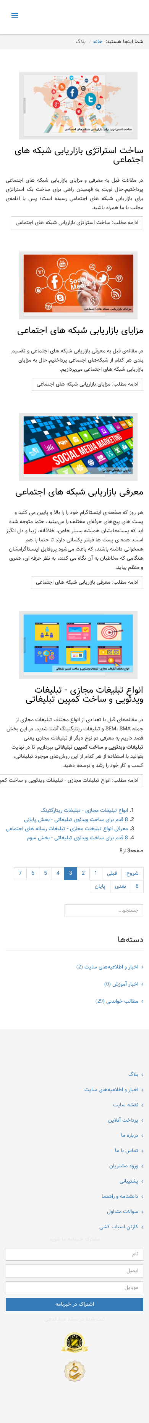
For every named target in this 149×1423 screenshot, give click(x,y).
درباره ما (129, 1136)
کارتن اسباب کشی (118, 1227)
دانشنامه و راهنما (120, 1197)
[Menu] (16, 16)
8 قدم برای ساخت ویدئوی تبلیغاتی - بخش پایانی (76, 820)
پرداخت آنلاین (123, 1120)
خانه (97, 42)
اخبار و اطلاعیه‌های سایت (107, 967)
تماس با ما (126, 1151)
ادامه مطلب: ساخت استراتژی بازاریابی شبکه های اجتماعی (77, 223)
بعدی (120, 886)
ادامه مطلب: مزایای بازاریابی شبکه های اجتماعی (87, 384)
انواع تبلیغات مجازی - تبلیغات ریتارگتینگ (84, 811)
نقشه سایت (125, 1105)
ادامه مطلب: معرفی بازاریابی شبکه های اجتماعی (87, 582)
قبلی (112, 873)
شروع (132, 873)
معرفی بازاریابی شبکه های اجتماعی (79, 492)
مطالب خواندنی (117, 1001)
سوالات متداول (122, 1212)
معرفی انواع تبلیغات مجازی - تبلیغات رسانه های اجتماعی (67, 829)
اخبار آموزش (121, 984)
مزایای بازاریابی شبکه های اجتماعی (80, 330)
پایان (100, 886)
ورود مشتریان (123, 1166)
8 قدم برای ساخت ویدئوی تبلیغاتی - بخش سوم (77, 838)
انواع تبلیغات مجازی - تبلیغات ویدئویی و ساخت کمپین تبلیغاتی (84, 695)
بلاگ (133, 1075)
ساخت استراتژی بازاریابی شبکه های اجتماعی (79, 155)
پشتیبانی (129, 1181)
